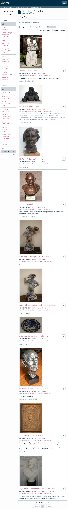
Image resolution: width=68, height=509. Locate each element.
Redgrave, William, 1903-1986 (8, 61)
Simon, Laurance (8, 28)
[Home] (7, 3)
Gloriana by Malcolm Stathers (31, 106)
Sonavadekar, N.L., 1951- (8, 68)
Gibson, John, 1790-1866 (8, 44)
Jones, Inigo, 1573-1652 (8, 123)
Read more (53, 120)
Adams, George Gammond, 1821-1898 (8, 35)
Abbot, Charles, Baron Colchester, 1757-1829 (8, 95)
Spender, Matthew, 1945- (8, 73)
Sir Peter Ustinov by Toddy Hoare (32, 159)
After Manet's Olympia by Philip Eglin (33, 336)
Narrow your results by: (8, 13)
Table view (52, 27)
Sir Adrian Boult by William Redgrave (33, 389)
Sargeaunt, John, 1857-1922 (8, 110)
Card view (43, 27)
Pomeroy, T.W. (8, 56)
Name (4, 85)
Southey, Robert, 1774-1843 (8, 104)
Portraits (8, 155)
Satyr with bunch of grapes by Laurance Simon (37, 305)
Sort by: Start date (45, 30)
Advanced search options (29, 22)
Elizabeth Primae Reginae (29, 71)
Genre (4, 144)
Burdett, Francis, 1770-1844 (8, 129)
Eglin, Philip (8, 40)
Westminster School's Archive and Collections (38, 76)
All (3, 24)
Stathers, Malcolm (8, 79)
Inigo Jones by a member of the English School (37, 489)
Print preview (24, 27)
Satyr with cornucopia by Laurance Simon (35, 257)
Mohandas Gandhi (26, 204)
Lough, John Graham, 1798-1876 (8, 51)
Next (49, 506)
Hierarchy (34, 27)
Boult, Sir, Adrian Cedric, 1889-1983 (8, 116)
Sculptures (8, 152)
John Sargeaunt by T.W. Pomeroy (32, 435)
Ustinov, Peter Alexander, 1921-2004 (8, 137)
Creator (5, 20)
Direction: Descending (59, 30)
